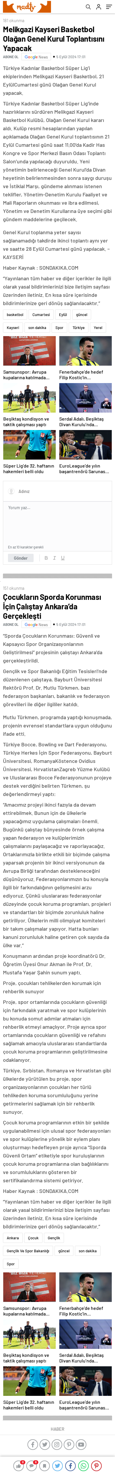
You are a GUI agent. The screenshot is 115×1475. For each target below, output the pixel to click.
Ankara (13, 1237)
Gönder (21, 558)
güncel (81, 314)
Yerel (98, 327)
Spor (59, 327)
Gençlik (54, 1237)
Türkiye (79, 327)
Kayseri (13, 327)
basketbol (15, 314)
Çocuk (33, 1237)
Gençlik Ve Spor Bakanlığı (28, 1250)
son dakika (37, 327)
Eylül (63, 314)
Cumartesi (41, 314)
